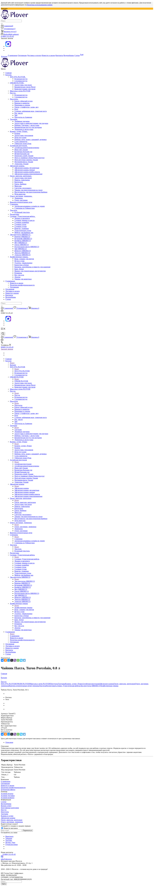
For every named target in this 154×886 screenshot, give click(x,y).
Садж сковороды (20, 141)
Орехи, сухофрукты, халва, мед (26, 107)
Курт (16, 109)
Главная (8, 73)
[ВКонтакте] (2, 660)
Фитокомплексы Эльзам (23, 162)
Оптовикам (14, 287)
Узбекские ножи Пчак (22, 143)
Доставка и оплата (12, 291)
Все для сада (19, 275)
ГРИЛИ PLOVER (17, 83)
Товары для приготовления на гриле (28, 190)
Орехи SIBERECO (21, 245)
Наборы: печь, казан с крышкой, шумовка (30, 139)
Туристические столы (22, 230)
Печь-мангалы (19, 194)
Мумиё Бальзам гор (21, 154)
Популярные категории (10, 808)
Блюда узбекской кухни (23, 101)
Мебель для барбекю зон (23, 232)
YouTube (8, 840)
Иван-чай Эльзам (21, 150)
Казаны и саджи (7, 816)
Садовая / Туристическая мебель (23, 216)
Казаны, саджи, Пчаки (19, 131)
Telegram (8, 838)
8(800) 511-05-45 (7, 347)
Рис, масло (18, 113)
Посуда (13, 93)
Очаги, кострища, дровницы (21, 196)
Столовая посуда (20, 81)
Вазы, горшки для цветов (24, 259)
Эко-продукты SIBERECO (20, 234)
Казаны (17, 133)
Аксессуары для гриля (23, 85)
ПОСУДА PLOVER (18, 77)
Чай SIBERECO (20, 249)
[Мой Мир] (8, 660)
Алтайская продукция (19, 146)
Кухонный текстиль (22, 212)
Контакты (9, 295)
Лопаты (17, 277)
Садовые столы (20, 224)
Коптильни (18, 182)
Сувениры (14, 204)
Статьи (8, 299)
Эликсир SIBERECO (22, 255)
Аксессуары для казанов (23, 135)
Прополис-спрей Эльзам (23, 156)
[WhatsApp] (18, 660)
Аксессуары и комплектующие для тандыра (31, 123)
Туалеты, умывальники (23, 263)
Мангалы (18, 186)
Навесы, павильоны (22, 180)
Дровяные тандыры (22, 121)
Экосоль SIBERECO (22, 253)
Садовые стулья (20, 226)
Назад (12, 363)
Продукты (14, 99)
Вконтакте (9, 836)
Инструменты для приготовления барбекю (30, 192)
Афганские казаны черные (24, 170)
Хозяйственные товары (19, 257)
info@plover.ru (6, 859)
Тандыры (14, 119)
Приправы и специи (22, 105)
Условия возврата (7, 798)
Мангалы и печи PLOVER (20, 91)
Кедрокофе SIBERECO (23, 239)
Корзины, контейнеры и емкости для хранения (32, 267)
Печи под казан (20, 137)
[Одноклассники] (5, 660)
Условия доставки (8, 796)
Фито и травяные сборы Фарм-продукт (29, 158)
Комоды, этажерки (21, 228)
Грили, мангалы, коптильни (21, 176)
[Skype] (21, 660)
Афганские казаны (17, 166)
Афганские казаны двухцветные (26, 168)
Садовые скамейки (21, 222)
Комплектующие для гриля (24, 89)
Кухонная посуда (20, 79)
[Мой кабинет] (2, 311)
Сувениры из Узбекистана (24, 208)
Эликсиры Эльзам (21, 164)
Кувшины (18, 273)
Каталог (8, 75)
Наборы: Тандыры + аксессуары (26, 125)
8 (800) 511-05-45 (7, 36)
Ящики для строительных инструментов (30, 271)
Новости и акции (16, 283)
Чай (15, 115)
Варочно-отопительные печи (21, 202)
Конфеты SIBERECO (22, 241)
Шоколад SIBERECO (22, 251)
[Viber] (15, 660)
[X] (11, 660)
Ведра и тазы (19, 261)
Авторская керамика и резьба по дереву (29, 206)
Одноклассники (11, 844)
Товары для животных (23, 279)
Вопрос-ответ (6, 806)
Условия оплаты (7, 794)
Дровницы (18, 198)
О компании (10, 281)
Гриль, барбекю (20, 184)
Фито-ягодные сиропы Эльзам (26, 160)
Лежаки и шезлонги (22, 218)
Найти (4, 884)
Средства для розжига (22, 188)
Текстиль (14, 210)
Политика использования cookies (39, 5)
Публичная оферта (8, 790)
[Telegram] (24, 660)
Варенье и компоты (21, 103)
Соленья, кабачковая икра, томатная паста (30, 111)
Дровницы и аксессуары (23, 129)
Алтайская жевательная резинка (26, 148)
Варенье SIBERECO (22, 237)
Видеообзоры (10, 297)
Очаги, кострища (21, 200)
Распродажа (14, 214)
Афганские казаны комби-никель (27, 172)
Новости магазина (10, 828)
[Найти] (2, 23)
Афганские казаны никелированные (28, 174)
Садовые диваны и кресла (24, 220)
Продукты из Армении (23, 117)
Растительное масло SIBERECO (26, 247)
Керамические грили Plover (25, 87)
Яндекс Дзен (10, 842)
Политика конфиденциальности (22, 285)
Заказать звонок (7, 349)
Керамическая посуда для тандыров (28, 127)
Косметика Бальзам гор (23, 152)
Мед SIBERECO (20, 243)
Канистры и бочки (21, 265)
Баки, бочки (19, 269)
